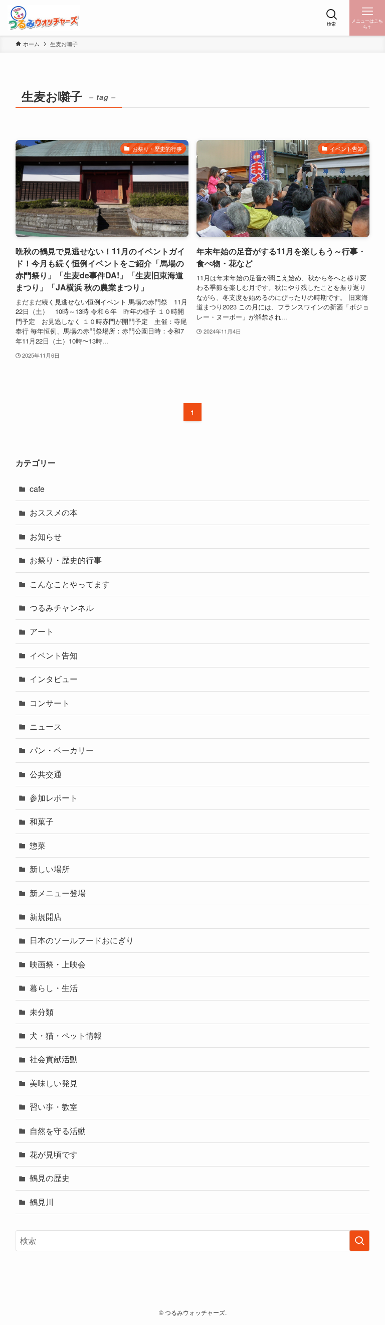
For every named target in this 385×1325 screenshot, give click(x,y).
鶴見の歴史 (50, 1178)
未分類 (42, 1012)
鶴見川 (42, 1202)
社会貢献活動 (54, 1059)
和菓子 (42, 821)
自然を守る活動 (58, 1130)
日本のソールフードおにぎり (82, 940)
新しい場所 (50, 869)
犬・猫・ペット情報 (66, 1035)
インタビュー (54, 679)
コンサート (50, 703)
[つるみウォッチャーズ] (44, 18)
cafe (37, 488)
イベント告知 (54, 655)
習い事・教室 (54, 1106)
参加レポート (54, 797)
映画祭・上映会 (58, 964)
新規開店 (46, 916)
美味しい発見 (54, 1083)
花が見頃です (54, 1154)
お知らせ (46, 536)
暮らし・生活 (54, 987)
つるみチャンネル (62, 607)
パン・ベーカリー (62, 750)
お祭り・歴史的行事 (66, 560)
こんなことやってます (70, 584)
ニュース (46, 726)
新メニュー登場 (58, 893)
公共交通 (46, 774)
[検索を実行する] (359, 1240)
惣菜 (38, 845)
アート (42, 631)
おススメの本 (54, 512)
